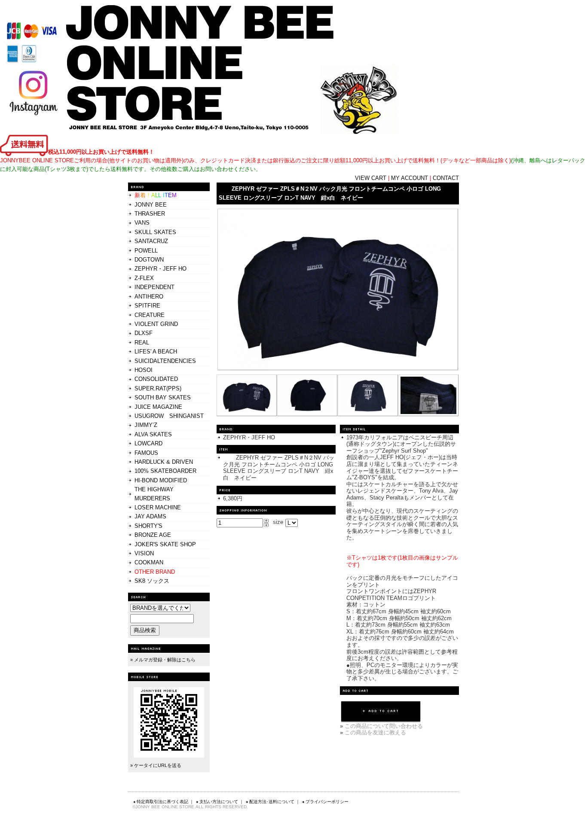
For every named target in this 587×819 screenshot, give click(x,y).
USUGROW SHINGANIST (169, 416)
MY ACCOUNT (409, 178)
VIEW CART (370, 178)
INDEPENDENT (154, 287)
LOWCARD (148, 443)
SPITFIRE (147, 305)
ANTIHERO (149, 296)
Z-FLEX (144, 278)
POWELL (146, 250)
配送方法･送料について (271, 801)
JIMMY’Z (146, 425)
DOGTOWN (149, 259)
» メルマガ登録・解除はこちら (163, 659)
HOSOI (144, 370)
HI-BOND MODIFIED (161, 480)
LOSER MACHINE (158, 507)
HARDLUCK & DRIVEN (164, 462)
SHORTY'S (148, 526)
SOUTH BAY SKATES (163, 397)
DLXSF (144, 333)
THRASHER (150, 213)
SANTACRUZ (151, 241)
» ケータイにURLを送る (155, 765)
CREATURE (150, 315)
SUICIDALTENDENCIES (165, 361)
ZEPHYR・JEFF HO (160, 268)
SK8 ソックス (152, 581)
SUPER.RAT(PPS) (158, 388)
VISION (144, 553)
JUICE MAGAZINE (158, 407)
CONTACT (446, 178)
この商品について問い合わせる (384, 726)
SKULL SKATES (155, 232)
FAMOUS (146, 453)
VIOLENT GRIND (156, 324)
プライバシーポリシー (327, 801)
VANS (142, 222)
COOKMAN (149, 562)
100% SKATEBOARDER (165, 471)
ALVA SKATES (153, 434)
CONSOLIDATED (156, 379)
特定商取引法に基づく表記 (162, 801)
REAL (142, 342)
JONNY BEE (151, 204)
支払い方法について (218, 801)
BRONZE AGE (153, 535)
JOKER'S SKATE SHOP (165, 544)
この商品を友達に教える (375, 732)
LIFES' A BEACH (156, 351)
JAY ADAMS (150, 516)
